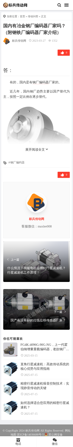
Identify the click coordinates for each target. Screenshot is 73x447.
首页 (22, 16)
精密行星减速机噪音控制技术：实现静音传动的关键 (44, 386)
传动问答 (33, 16)
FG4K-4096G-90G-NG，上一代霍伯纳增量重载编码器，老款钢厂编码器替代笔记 (44, 347)
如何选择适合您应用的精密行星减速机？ (44, 405)
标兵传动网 (19, 40)
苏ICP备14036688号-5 (30, 434)
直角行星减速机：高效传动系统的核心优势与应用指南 (44, 366)
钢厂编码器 (40, 82)
